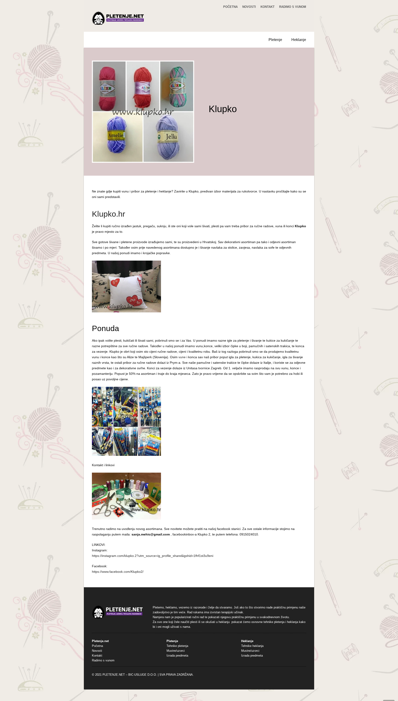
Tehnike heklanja (252, 646)
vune (182, 357)
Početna (230, 7)
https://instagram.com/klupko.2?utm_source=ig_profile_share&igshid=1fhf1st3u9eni (152, 556)
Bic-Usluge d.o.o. (142, 674)
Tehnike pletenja (177, 646)
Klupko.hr (108, 213)
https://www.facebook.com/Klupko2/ (117, 571)
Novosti (249, 7)
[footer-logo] (117, 612)
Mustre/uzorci (176, 650)
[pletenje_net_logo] (118, 18)
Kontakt (267, 7)
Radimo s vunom (292, 7)
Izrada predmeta (177, 655)
